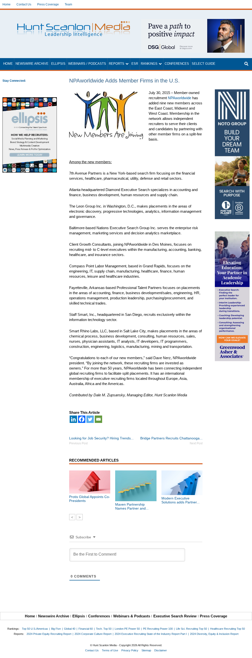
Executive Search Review (175, 616)
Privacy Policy (129, 650)
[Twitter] (90, 419)
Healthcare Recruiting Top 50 (227, 628)
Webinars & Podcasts (131, 616)
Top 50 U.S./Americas (35, 628)
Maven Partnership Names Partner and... (132, 506)
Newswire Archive (32, 63)
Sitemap (146, 650)
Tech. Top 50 (103, 628)
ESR (134, 63)
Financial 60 (86, 628)
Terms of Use (110, 650)
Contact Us (23, 4)
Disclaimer (160, 650)
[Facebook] (81, 419)
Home (6, 4)
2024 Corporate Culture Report (93, 633)
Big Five (56, 628)
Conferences (177, 63)
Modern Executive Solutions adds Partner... (180, 500)
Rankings (149, 63)
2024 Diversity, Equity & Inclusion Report (214, 633)
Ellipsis (58, 63)
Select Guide (203, 63)
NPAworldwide (179, 98)
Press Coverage (48, 4)
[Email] (98, 419)
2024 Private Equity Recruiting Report (49, 633)
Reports (116, 63)
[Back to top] (245, 651)
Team (68, 4)
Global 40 (69, 628)
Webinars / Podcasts (87, 63)
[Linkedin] (73, 419)
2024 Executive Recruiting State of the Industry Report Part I (151, 633)
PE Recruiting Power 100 (158, 628)
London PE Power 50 (127, 628)
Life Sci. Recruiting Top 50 (191, 628)
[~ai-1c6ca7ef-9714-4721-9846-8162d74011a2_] (193, 21)
